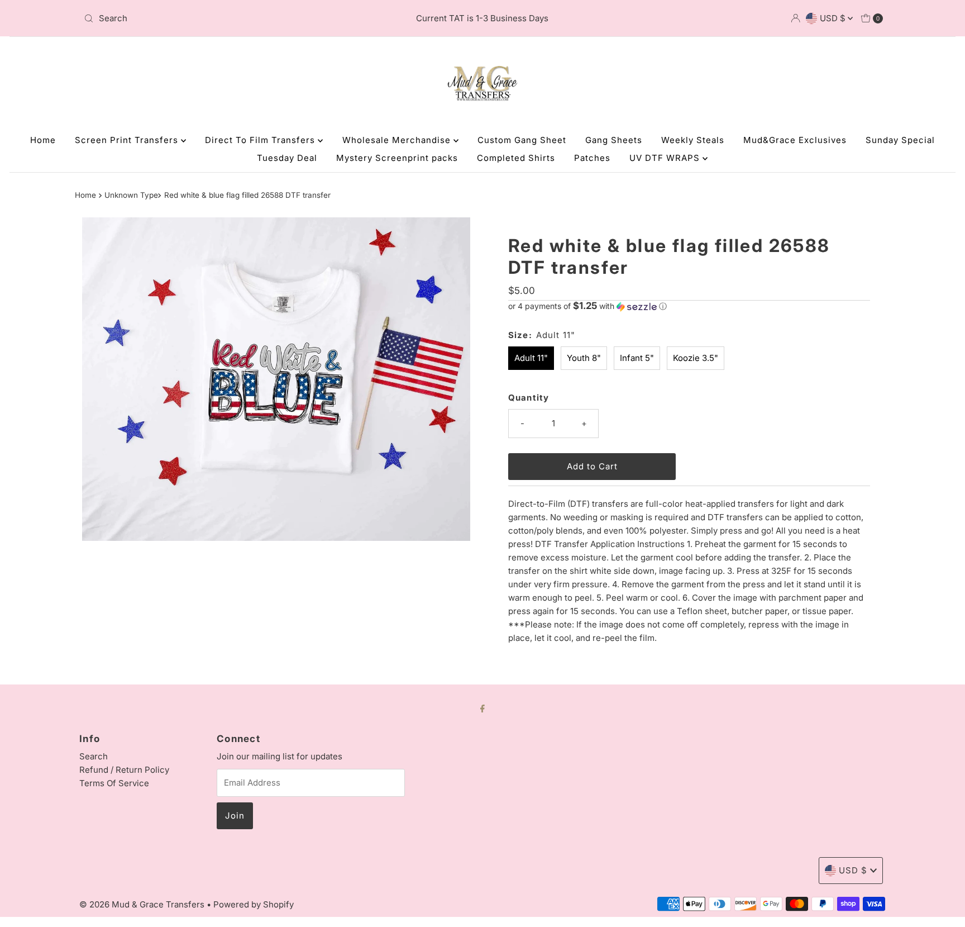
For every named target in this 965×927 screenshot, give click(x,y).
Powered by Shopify (253, 904)
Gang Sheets (613, 140)
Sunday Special (900, 140)
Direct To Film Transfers (261, 140)
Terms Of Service (114, 783)
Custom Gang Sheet (521, 140)
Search (93, 756)
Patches (592, 158)
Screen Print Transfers (128, 140)
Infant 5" (637, 358)
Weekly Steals (692, 140)
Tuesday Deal (287, 158)
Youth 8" (584, 358)
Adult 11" (531, 358)
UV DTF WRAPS (666, 158)
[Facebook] (482, 708)
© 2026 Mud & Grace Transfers (143, 904)
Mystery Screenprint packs (397, 158)
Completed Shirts (516, 158)
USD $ (834, 18)
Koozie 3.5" (695, 358)
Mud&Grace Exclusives (795, 140)
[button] (689, 306)
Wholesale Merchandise (397, 140)
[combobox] (210, 18)
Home (43, 140)
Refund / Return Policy (124, 769)
